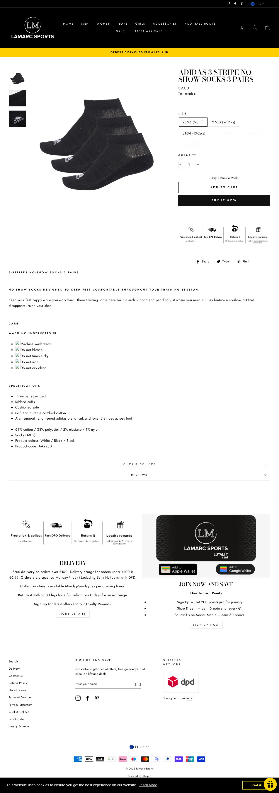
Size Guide (16, 719)
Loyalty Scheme (19, 726)
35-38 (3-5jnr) (224, 133)
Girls (140, 24)
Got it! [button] (257, 785)
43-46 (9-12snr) (194, 144)
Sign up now (206, 625)
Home (68, 24)
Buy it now (224, 200)
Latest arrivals (148, 31)
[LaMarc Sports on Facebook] (87, 698)
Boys (123, 24)
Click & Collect (139, 464)
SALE (120, 31)
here (189, 698)
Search (13, 661)
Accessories (165, 24)
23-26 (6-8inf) (193, 122)
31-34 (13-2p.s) (193, 133)
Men (85, 24)
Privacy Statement (20, 704)
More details (73, 614)
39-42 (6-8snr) (254, 133)
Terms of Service (20, 697)
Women (104, 24)
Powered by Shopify (139, 776)
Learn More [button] (148, 785)
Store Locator (17, 690)
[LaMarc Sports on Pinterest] (96, 698)
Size (182, 114)
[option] (139, 52)
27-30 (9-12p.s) (223, 122)
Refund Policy (18, 683)
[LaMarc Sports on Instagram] (78, 698)
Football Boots (200, 24)
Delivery (14, 668)
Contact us (15, 676)
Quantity (187, 155)
